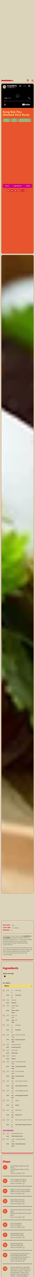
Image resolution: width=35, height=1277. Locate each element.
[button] (9, 190)
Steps (28, 185)
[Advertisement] (17, 906)
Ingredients (18, 185)
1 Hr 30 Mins (15, 928)
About (7, 185)
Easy (12, 925)
